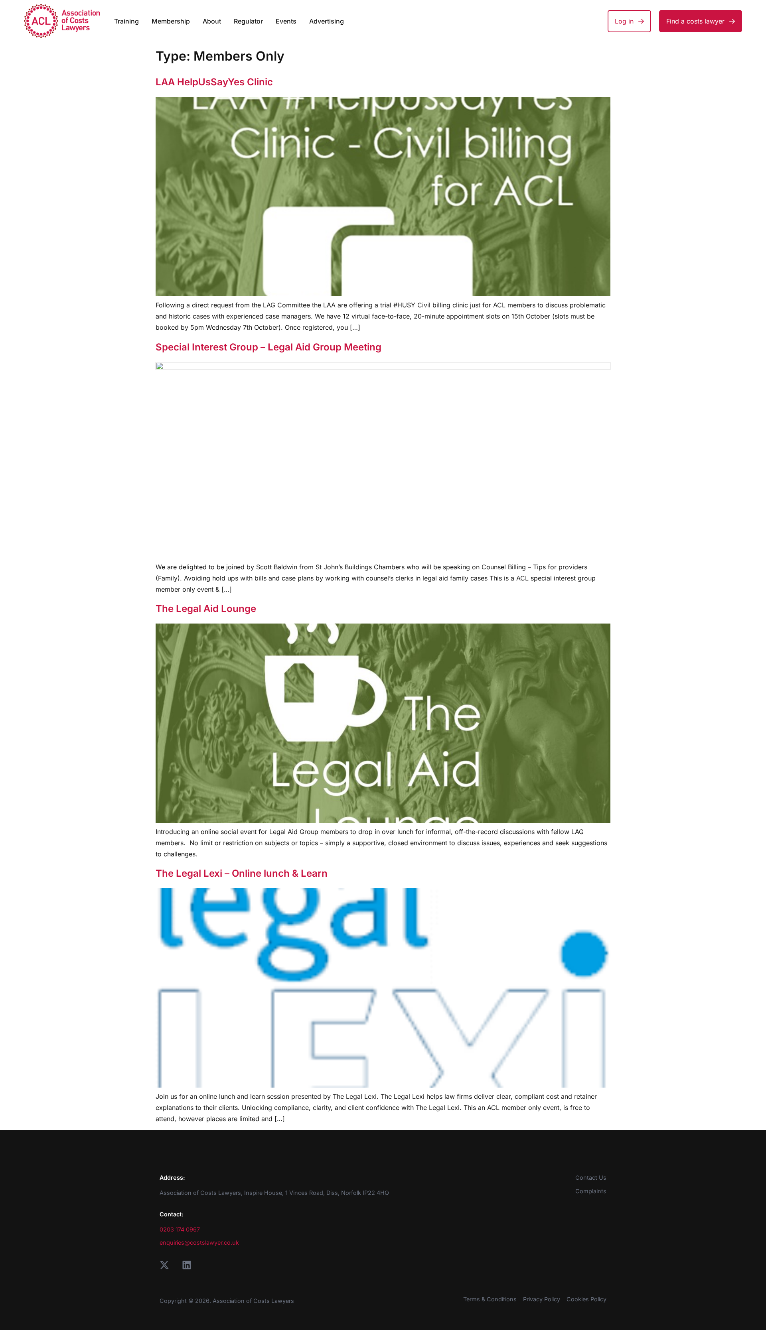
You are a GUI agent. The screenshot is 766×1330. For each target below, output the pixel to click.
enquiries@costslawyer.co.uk (199, 1242)
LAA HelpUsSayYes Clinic (214, 82)
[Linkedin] (187, 1265)
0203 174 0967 (180, 1229)
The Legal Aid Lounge (206, 608)
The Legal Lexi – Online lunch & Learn (242, 873)
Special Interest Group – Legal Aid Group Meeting (268, 347)
